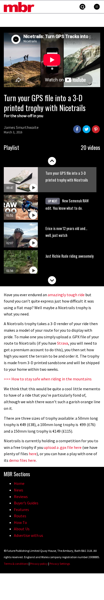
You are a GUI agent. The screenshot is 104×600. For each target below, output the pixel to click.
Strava (62, 343)
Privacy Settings (59, 564)
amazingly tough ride (66, 294)
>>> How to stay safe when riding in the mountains (48, 378)
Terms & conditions (16, 564)
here (33, 453)
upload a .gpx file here (63, 447)
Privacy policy (39, 564)
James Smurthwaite (21, 127)
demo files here (22, 460)
